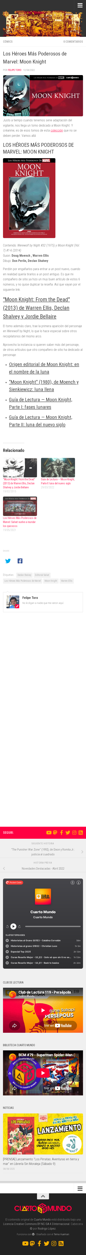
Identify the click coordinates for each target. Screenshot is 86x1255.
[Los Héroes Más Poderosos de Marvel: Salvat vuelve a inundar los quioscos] (20, 506)
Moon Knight (51, 580)
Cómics (8, 41)
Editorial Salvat (42, 575)
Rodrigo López (47, 1228)
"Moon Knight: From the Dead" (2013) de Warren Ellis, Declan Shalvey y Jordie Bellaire (36, 308)
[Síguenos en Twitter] (67, 832)
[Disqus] (43, 670)
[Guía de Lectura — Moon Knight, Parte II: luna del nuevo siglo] (58, 467)
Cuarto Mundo (42, 1219)
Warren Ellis (66, 580)
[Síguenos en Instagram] (74, 832)
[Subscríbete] (80, 832)
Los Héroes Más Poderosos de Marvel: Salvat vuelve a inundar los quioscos (20, 522)
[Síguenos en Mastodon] (55, 832)
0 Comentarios (73, 41)
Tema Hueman (61, 1234)
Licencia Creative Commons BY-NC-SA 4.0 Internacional (36, 1224)
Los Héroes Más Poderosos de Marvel (22, 580)
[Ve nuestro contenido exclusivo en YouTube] (48, 832)
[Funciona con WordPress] (33, 1234)
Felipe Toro (14, 69)
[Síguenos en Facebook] (61, 832)
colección (57, 130)
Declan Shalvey (24, 575)
